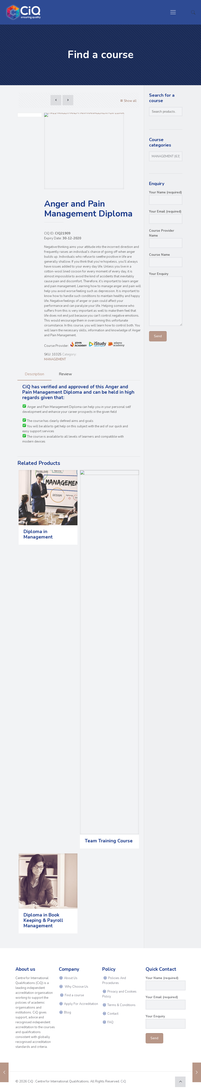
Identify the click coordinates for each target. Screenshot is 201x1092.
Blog (67, 1012)
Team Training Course (109, 841)
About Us (70, 978)
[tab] (34, 374)
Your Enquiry (158, 274)
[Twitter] (154, 1081)
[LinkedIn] (160, 1081)
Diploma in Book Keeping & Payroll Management (43, 920)
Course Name (159, 255)
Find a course (74, 995)
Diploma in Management (38, 534)
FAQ (110, 1022)
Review (65, 374)
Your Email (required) (165, 211)
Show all (130, 101)
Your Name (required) (165, 192)
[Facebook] (147, 1081)
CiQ (123, 1081)
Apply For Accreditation (80, 1004)
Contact (112, 1013)
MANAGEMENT (55, 359)
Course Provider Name (161, 233)
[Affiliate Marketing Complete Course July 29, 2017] (196, 1072)
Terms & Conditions (121, 1005)
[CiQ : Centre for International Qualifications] (24, 12)
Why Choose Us (75, 986)
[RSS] (167, 1081)
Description (34, 374)
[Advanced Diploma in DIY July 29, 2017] (4, 1072)
